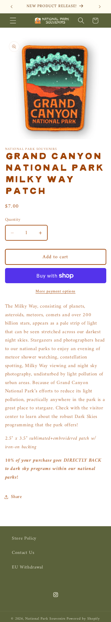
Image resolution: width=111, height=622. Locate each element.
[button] (13, 20)
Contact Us (23, 553)
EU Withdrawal (27, 567)
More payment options (55, 291)
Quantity (13, 220)
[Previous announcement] (11, 6)
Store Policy (24, 539)
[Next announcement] (99, 6)
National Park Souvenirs (45, 618)
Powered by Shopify (83, 618)
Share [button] (16, 497)
